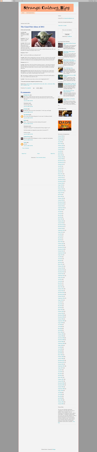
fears (28, 85)
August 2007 (60, 367)
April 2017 (60, 171)
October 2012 (60, 251)
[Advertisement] (36, 18)
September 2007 (61, 366)
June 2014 (60, 213)
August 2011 (60, 277)
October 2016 (60, 183)
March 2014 (60, 219)
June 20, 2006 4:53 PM (28, 106)
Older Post (53, 153)
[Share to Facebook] (40, 88)
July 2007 (60, 369)
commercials (49, 83)
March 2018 (60, 154)
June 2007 (60, 371)
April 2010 (60, 307)
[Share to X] (39, 88)
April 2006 (60, 398)
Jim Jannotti (26, 114)
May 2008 (60, 351)
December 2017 (61, 160)
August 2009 (60, 322)
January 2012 (60, 268)
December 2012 (61, 247)
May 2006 (60, 396)
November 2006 (61, 384)
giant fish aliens (29, 83)
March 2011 (60, 286)
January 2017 (60, 177)
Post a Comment (25, 148)
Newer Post (24, 153)
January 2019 (60, 147)
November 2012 (61, 249)
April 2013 (60, 239)
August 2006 (60, 390)
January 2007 (60, 381)
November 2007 (61, 362)
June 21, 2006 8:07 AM (28, 139)
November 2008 (61, 339)
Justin (25, 142)
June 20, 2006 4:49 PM (28, 100)
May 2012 (60, 260)
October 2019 (60, 138)
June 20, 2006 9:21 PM (28, 134)
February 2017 (61, 175)
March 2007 (60, 377)
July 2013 (60, 234)
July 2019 (60, 141)
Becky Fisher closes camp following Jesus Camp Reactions (69, 60)
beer (41, 83)
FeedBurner (69, 36)
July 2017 (60, 166)
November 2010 (61, 294)
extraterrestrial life (36, 83)
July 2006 (60, 392)
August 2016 (60, 185)
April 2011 (60, 285)
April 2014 (60, 217)
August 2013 (60, 232)
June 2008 (60, 349)
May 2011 (60, 283)
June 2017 (60, 168)
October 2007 (60, 364)
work (43, 83)
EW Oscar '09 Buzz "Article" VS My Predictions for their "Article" (69, 84)
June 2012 (60, 258)
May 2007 (60, 373)
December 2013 (61, 224)
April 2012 (60, 262)
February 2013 (61, 243)
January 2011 (60, 290)
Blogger (54, 449)
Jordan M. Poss (27, 136)
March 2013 (60, 241)
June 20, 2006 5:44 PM (28, 117)
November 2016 (61, 181)
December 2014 (61, 202)
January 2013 (60, 245)
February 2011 (60, 288)
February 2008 (61, 356)
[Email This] (36, 88)
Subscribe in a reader (62, 25)
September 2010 (61, 298)
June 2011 (60, 281)
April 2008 (60, 352)
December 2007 (61, 360)
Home (23, 12)
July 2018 (60, 151)
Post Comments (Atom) (40, 157)
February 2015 (61, 198)
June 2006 (60, 394)
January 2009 (60, 335)
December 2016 (61, 179)
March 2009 (60, 332)
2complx (25, 108)
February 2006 (61, 401)
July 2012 (60, 256)
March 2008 (60, 354)
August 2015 (60, 192)
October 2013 (60, 228)
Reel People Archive (30, 12)
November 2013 (61, 226)
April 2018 (60, 153)
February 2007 (61, 379)
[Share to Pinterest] (41, 88)
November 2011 (61, 271)
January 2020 (60, 136)
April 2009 (60, 330)
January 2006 (60, 403)
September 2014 (61, 207)
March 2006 (60, 400)
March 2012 (60, 264)
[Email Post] (34, 88)
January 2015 (60, 200)
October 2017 (60, 164)
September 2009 (61, 320)
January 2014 (60, 222)
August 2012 (60, 254)
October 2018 (60, 149)
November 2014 (61, 203)
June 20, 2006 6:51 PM (28, 123)
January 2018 (60, 158)
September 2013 (61, 230)
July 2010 (60, 301)
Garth (25, 120)
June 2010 (60, 303)
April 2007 (60, 375)
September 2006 (61, 388)
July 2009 (60, 324)
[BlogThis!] (38, 88)
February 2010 (61, 311)
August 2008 (60, 345)
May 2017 (60, 170)
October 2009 (60, 318)
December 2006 (61, 383)
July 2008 (60, 347)
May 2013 (60, 237)
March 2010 (60, 309)
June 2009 (60, 326)
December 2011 (61, 269)
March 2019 (60, 143)
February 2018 (61, 156)
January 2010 (60, 313)
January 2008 (60, 358)
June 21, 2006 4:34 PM (28, 145)
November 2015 (61, 190)
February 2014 (61, 220)
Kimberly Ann (26, 95)
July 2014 (60, 211)
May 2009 (60, 328)
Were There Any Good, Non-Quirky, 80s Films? (68, 91)
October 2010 (60, 296)
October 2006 (60, 386)
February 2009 (61, 334)
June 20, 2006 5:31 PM (28, 112)
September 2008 (61, 343)
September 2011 (61, 275)
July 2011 (60, 279)
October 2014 (60, 205)
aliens (46, 83)
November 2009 (61, 317)
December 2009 (61, 315)
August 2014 (60, 209)
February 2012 (61, 266)
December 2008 (61, 337)
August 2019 (60, 139)
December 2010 (61, 292)
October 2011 (60, 273)
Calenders (25, 85)
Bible (54, 83)
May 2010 (60, 305)
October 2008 (60, 341)
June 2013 (60, 235)
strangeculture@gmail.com (69, 18)
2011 (22, 85)
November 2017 (61, 162)
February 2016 (61, 188)
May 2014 (60, 215)
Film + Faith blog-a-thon (68, 68)
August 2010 (60, 300)
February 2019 (61, 145)
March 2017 (60, 173)
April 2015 (60, 194)
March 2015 (60, 196)
